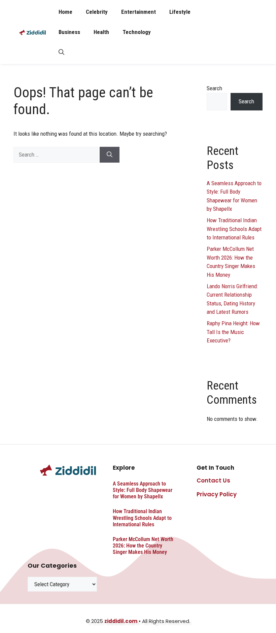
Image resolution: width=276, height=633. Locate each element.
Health (101, 32)
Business (69, 32)
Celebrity (97, 11)
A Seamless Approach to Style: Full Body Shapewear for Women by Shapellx (142, 490)
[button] (61, 52)
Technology (137, 32)
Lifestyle (180, 11)
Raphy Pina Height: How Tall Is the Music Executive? (233, 332)
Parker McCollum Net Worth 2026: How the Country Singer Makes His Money (143, 545)
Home (65, 11)
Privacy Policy (217, 494)
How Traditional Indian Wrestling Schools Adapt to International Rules (234, 229)
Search (214, 88)
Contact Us (213, 480)
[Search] (109, 155)
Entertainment (138, 11)
